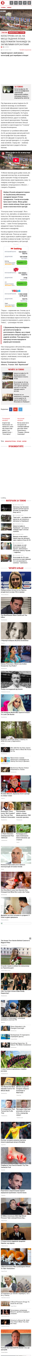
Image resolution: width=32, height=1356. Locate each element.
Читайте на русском (25, 49)
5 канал (28, 29)
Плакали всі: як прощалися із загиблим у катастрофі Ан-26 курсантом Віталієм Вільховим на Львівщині (21, 398)
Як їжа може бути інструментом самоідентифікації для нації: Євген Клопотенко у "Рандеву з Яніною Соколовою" (23, 428)
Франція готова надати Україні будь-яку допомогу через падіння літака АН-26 (22, 538)
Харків (24, 441)
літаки (19, 441)
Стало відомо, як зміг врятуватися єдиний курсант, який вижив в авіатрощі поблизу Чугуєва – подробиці (21, 548)
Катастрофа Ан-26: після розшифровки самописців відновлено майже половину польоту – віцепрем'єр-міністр (21, 93)
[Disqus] (16, 474)
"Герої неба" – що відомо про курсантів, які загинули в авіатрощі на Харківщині (22, 519)
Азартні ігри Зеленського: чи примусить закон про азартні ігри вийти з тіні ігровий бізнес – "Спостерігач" (7, 428)
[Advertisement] (16, 276)
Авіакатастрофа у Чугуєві (17, 32)
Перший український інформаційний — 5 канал (3, 3)
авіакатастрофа (10, 441)
